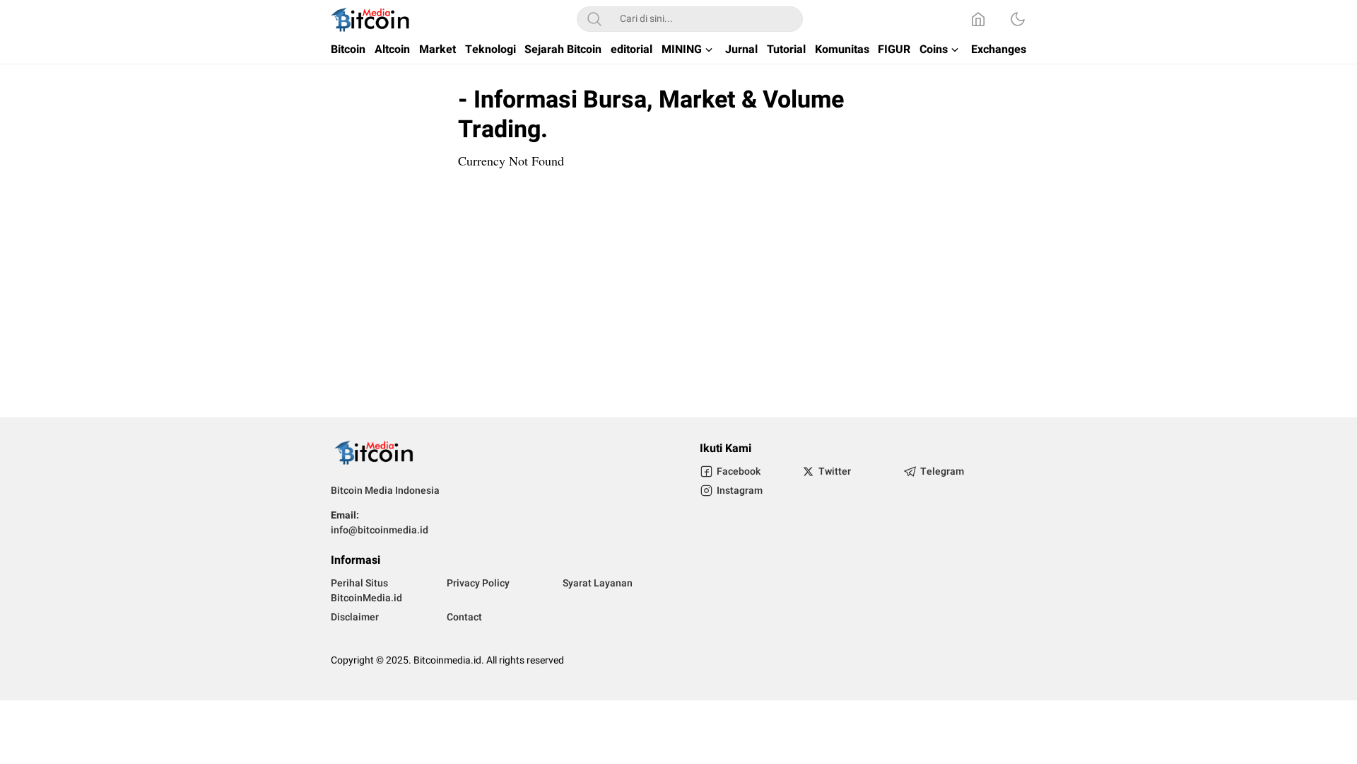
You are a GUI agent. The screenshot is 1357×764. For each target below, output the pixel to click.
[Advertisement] (678, 290)
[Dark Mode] (1017, 19)
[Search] (594, 19)
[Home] (978, 19)
